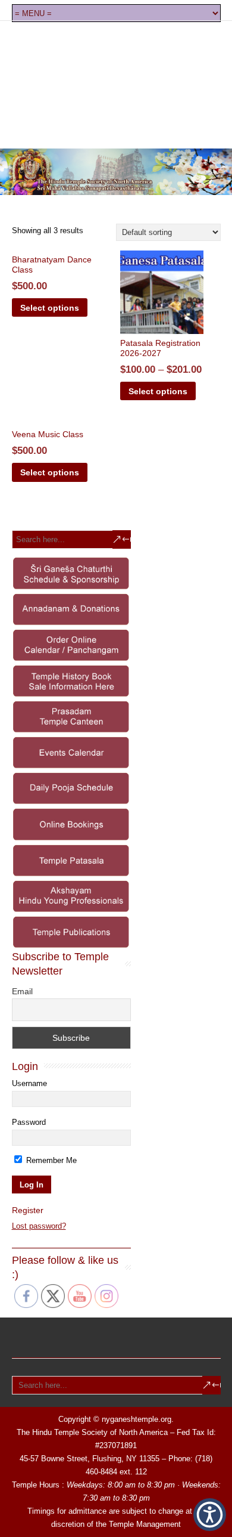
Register (27, 1210)
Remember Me (50, 1160)
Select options (49, 308)
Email (22, 991)
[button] (209, 1514)
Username (29, 1083)
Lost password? (39, 1225)
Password (29, 1122)
